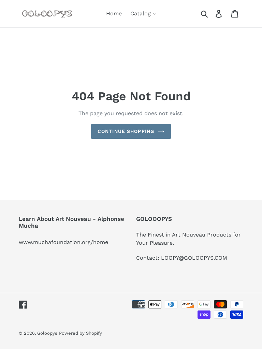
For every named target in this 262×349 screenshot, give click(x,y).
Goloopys (47, 333)
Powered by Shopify (80, 333)
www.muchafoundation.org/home (63, 242)
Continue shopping (126, 131)
